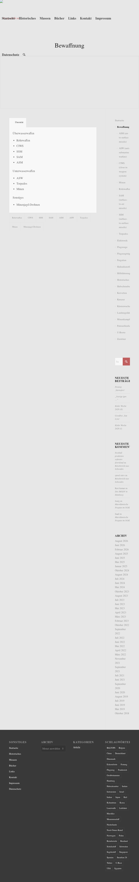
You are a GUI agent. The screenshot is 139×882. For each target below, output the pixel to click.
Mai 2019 (120, 709)
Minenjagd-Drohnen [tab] (32, 226)
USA (109, 868)
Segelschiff (111, 852)
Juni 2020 (120, 692)
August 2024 (121, 574)
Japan (117, 797)
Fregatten (121, 260)
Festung (124, 764)
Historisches (123, 279)
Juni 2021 (120, 679)
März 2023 (120, 616)
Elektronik (122, 240)
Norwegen (111, 835)
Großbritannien (113, 775)
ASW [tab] (72, 217)
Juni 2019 (120, 705)
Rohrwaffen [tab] (17, 217)
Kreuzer (121, 299)
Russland (124, 841)
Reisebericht (112, 841)
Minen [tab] (15, 226)
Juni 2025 (120, 557)
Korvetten (122, 292)
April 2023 (120, 612)
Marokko (111, 813)
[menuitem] (8, 18)
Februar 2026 (122, 549)
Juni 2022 (120, 642)
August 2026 (121, 541)
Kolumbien (111, 802)
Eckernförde (112, 764)
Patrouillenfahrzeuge (123, 325)
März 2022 (120, 654)
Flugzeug (111, 769)
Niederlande (112, 824)
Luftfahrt (123, 808)
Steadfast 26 (122, 857)
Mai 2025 (120, 562)
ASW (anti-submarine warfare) (124, 152)
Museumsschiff (113, 819)
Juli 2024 (119, 578)
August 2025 (121, 553)
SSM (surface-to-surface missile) (124, 221)
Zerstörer (121, 339)
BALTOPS (111, 747)
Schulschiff (111, 846)
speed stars (120, 475)
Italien (109, 797)
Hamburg (111, 780)
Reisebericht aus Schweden (122, 467)
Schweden (123, 846)
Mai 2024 (120, 587)
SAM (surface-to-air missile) (123, 202)
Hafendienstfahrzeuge (123, 266)
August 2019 (121, 696)
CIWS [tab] (30, 217)
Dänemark (111, 759)
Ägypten (117, 868)
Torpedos (123, 233)
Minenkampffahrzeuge (123, 319)
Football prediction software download (119, 457)
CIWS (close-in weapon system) (123, 169)
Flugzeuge (122, 247)
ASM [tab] (61, 217)
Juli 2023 (119, 600)
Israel (121, 791)
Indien (124, 786)
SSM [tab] (41, 217)
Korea (122, 802)
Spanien (110, 857)
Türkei (109, 862)
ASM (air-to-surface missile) (124, 137)
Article (76, 747)
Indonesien (111, 791)
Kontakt (13, 777)
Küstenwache (123, 306)
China (109, 753)
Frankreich (122, 769)
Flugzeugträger (123, 253)
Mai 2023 (120, 608)
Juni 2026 (120, 545)
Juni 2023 (120, 604)
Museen (13, 759)
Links (12, 771)
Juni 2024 (120, 583)
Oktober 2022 (122, 625)
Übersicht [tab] (19, 122)
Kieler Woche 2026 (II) (120, 407)
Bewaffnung (123, 126)
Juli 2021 (119, 675)
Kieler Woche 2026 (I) (120, 427)
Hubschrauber (123, 286)
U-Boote (121, 332)
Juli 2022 (119, 637)
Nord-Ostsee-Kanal (115, 830)
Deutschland (120, 753)
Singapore (123, 852)
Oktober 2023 (122, 591)
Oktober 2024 (122, 570)
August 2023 (121, 595)
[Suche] (24, 54)
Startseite (119, 120)
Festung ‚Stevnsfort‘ (120, 388)
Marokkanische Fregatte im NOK (122, 506)
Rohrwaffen (124, 189)
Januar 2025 (121, 566)
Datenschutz (15, 788)
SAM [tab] (51, 217)
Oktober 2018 (122, 713)
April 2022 (120, 650)
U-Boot (119, 862)
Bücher (12, 765)
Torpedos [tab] (84, 217)
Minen (122, 182)
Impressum (14, 783)
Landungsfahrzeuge (123, 312)
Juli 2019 (119, 700)
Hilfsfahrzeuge (123, 273)
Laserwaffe (111, 808)
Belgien (122, 747)
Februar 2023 (122, 620)
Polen (121, 835)
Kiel (125, 797)
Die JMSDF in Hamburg (121, 493)
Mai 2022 (120, 646)
